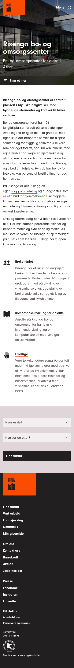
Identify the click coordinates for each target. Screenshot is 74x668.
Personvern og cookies (16, 623)
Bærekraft (10, 557)
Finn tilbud (14, 456)
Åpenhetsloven (11, 617)
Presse (8, 581)
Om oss (8, 544)
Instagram (10, 595)
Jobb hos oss (13, 571)
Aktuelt (8, 564)
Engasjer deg (13, 520)
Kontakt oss (11, 551)
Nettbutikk (10, 527)
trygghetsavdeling (24, 191)
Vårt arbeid (11, 513)
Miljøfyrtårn (10, 611)
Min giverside (13, 534)
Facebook (10, 588)
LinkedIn (9, 601)
